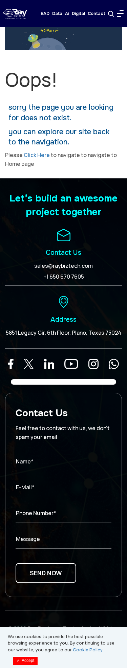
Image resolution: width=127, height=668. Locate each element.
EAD (45, 13)
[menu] (120, 13)
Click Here (37, 155)
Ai (67, 13)
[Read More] (11, 364)
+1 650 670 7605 (63, 276)
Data (57, 13)
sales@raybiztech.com (63, 265)
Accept (25, 660)
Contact (96, 13)
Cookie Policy (88, 650)
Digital (78, 13)
